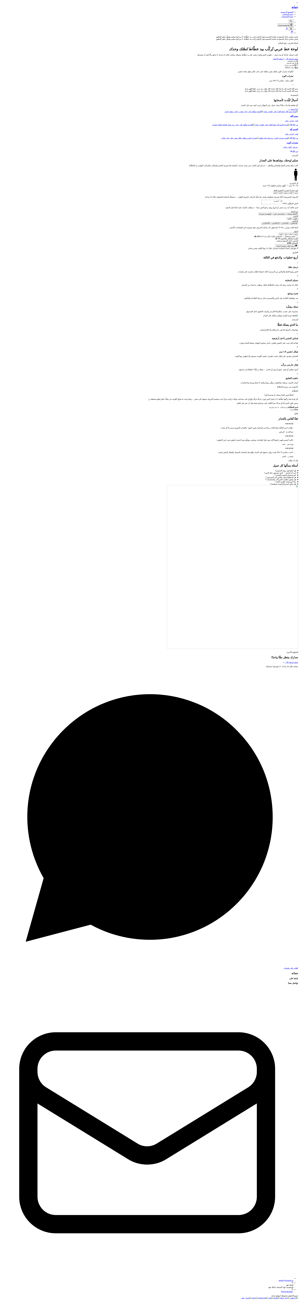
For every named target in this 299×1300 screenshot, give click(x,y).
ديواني (279, 214)
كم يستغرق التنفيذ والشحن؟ (285, 475)
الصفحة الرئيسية (287, 12)
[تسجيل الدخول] (291, 29)
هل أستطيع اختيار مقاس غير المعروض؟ (281, 477)
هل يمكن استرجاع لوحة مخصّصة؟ (283, 484)
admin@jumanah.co (286, 1280)
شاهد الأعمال (278, 59)
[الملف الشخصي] (286, 29)
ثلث (292, 214)
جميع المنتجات (287, 14)
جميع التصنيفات (287, 17)
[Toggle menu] (297, 2)
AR (284, 25)
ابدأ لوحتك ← (293, 109)
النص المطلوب (290, 203)
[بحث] (291, 21)
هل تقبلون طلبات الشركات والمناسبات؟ (280, 480)
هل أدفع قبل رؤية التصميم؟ (285, 471)
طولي (295, 219)
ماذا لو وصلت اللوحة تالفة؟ (285, 482)
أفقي (289, 219)
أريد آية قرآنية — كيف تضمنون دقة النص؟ (280, 473)
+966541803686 (287, 1292)
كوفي (265, 214)
